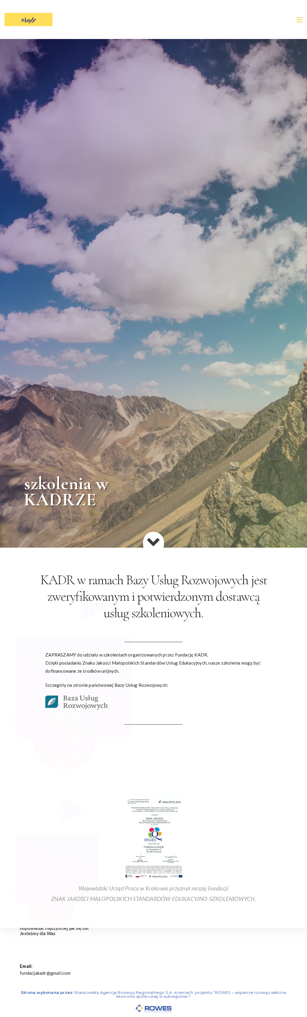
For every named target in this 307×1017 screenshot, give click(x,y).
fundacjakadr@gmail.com (45, 973)
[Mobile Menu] (300, 19)
